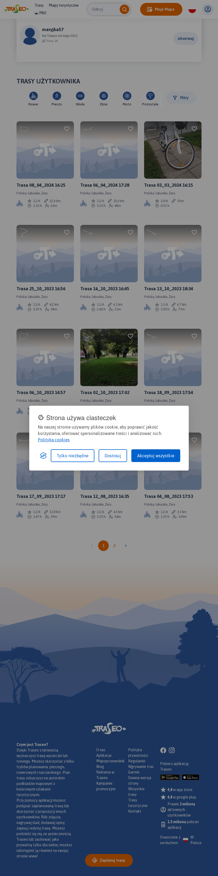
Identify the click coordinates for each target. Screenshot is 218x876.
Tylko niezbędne (73, 455)
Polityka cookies (54, 439)
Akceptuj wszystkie (155, 455)
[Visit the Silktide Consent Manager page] (43, 455)
